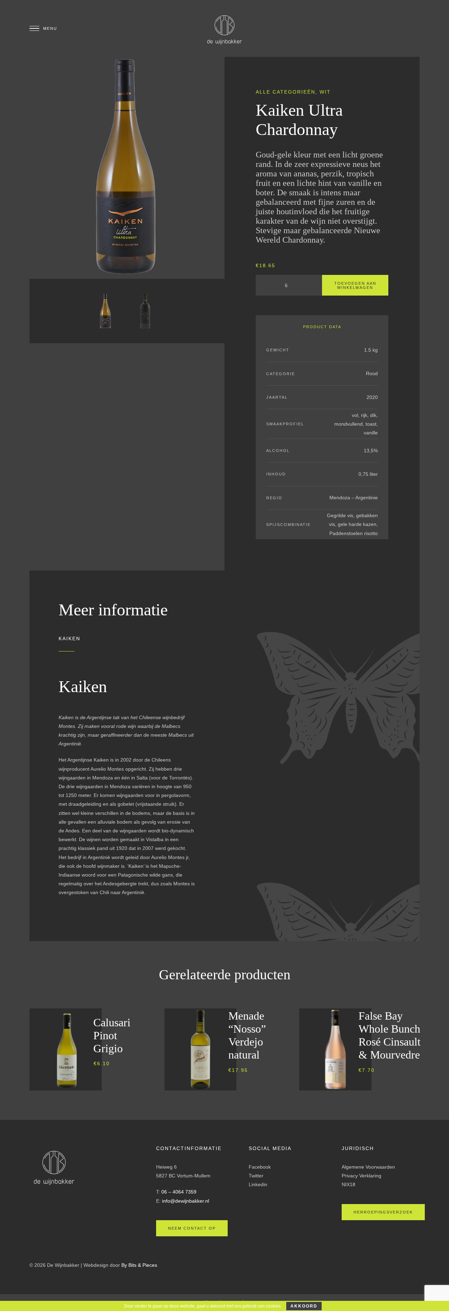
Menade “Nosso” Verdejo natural (247, 1035)
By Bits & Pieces (139, 1265)
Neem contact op (192, 1228)
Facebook (260, 1167)
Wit (325, 92)
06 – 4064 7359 (178, 1192)
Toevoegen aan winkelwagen (355, 285)
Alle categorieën (285, 92)
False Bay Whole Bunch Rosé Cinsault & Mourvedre (389, 1035)
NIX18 (348, 1184)
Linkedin (258, 1184)
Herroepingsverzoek (383, 1212)
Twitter (256, 1175)
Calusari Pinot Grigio (111, 1035)
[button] (114, 1087)
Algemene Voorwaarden (368, 1167)
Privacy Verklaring (361, 1175)
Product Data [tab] (322, 327)
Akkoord (303, 1306)
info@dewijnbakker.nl (185, 1201)
